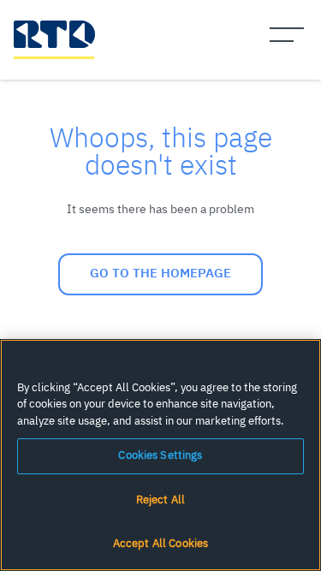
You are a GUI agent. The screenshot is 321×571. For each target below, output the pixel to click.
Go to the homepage (160, 273)
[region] (160, 455)
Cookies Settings (160, 455)
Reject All (160, 500)
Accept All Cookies (160, 544)
